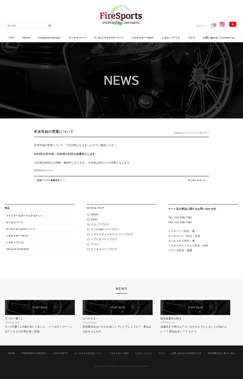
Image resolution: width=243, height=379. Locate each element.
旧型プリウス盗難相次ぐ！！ (50, 180)
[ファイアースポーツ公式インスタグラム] (222, 25)
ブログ (191, 37)
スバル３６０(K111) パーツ (108, 37)
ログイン (201, 25)
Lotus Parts (60, 353)
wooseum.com (142, 366)
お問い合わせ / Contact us (218, 37)
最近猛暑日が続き (171, 318)
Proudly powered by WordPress (106, 366)
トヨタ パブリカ (171, 37)
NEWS (26, 37)
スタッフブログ (100, 224)
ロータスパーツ (77, 37)
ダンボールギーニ (198, 180)
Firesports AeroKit (49, 37)
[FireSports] (121, 29)
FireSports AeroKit (33, 353)
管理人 (206, 133)
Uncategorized (17, 249)
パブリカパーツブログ (104, 239)
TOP (11, 37)
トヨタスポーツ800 (142, 37)
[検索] (49, 25)
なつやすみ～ (91, 318)
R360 (94, 219)
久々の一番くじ (14, 318)
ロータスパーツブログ (104, 249)
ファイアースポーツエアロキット (24, 215)
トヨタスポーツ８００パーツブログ (112, 234)
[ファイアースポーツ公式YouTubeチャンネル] (232, 25)
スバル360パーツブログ (105, 229)
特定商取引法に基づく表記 (221, 353)
